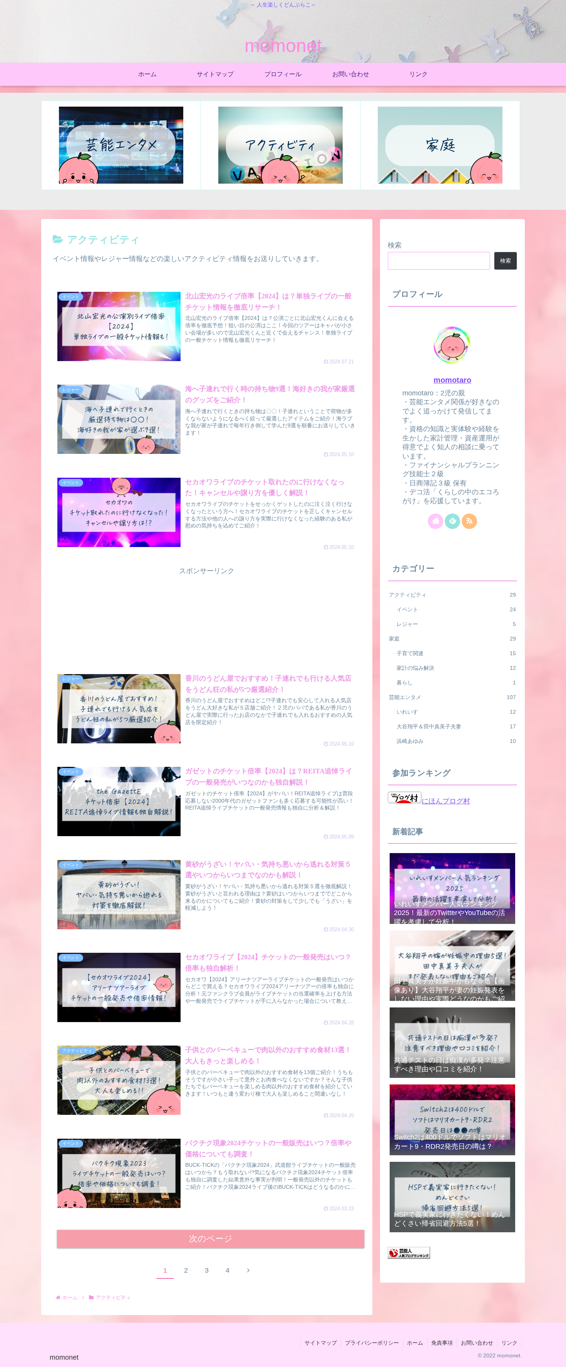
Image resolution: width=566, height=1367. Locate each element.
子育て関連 (456, 653)
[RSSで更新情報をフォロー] (469, 521)
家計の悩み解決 (456, 668)
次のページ (211, 1238)
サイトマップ (321, 1343)
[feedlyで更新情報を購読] (452, 521)
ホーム (415, 1343)
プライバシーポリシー (372, 1343)
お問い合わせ (477, 1343)
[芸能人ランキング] (409, 1256)
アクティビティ (452, 595)
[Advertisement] (207, 616)
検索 (395, 245)
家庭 (452, 639)
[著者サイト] (435, 521)
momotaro (452, 380)
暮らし (456, 682)
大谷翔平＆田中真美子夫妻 (456, 726)
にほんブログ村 (446, 801)
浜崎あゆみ (456, 741)
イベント (456, 609)
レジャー (456, 624)
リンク (509, 1343)
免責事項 (442, 1343)
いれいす (456, 712)
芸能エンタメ (452, 697)
